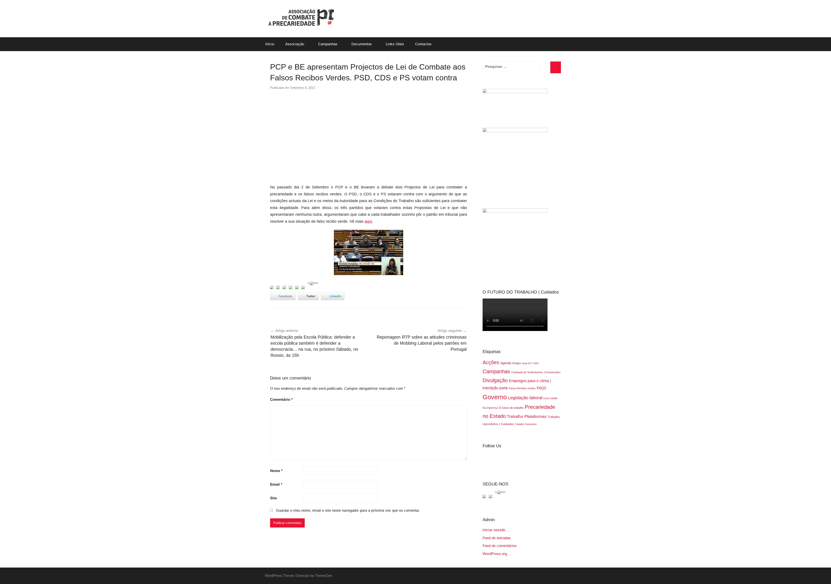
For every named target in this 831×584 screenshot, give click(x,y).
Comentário (281, 399)
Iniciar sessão (494, 530)
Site (273, 498)
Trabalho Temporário (526, 424)
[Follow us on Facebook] (485, 497)
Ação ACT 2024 (530, 363)
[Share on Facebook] (272, 288)
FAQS (541, 388)
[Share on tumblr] (297, 288)
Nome (276, 471)
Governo (495, 397)
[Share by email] (304, 288)
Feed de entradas (497, 538)
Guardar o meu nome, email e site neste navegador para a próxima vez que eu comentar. (348, 510)
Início (269, 44)
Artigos (516, 363)
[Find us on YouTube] (491, 497)
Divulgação (495, 380)
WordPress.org (495, 554)
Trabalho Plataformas (527, 416)
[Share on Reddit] (285, 288)
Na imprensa (490, 407)
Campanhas (327, 44)
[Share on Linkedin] (291, 288)
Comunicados (552, 372)
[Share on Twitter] (279, 288)
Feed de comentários (500, 546)
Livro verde (550, 398)
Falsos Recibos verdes (522, 388)
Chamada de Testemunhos (527, 372)
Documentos (361, 44)
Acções (491, 362)
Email (276, 484)
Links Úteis (395, 44)
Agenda (505, 363)
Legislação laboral (525, 397)
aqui (368, 221)
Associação (294, 44)
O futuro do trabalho (511, 407)
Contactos (423, 44)
